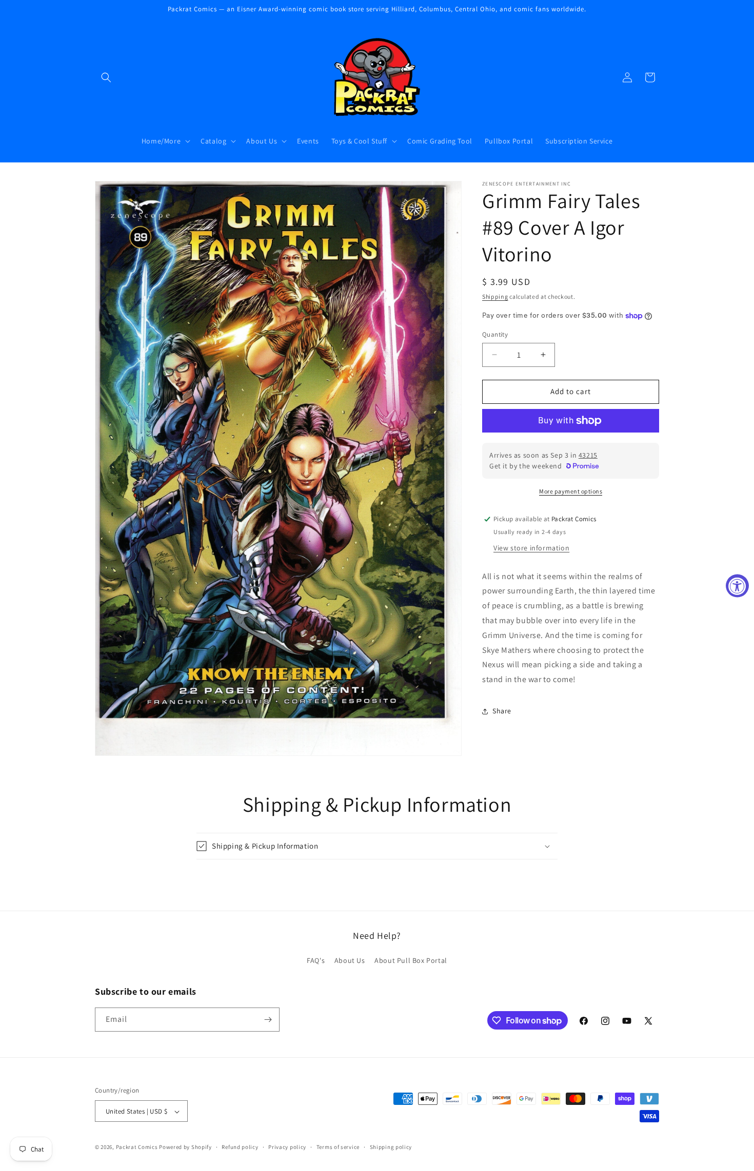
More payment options (570, 491)
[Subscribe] (267, 1020)
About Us (349, 960)
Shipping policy (391, 1147)
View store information (531, 547)
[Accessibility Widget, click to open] (737, 585)
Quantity (495, 334)
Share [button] (501, 710)
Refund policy (240, 1147)
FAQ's (316, 960)
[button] (106, 77)
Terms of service (338, 1147)
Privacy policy (287, 1147)
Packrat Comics (137, 1147)
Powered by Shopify (185, 1147)
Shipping (495, 296)
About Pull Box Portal (410, 960)
